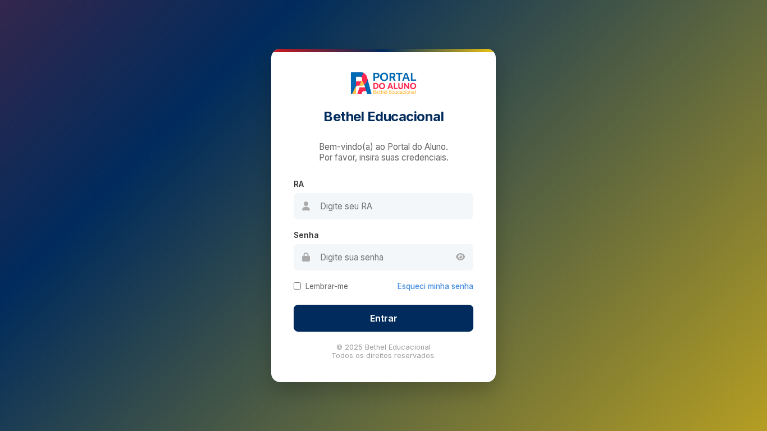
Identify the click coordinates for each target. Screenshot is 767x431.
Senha (306, 235)
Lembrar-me (326, 286)
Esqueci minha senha (435, 286)
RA (299, 184)
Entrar (384, 318)
